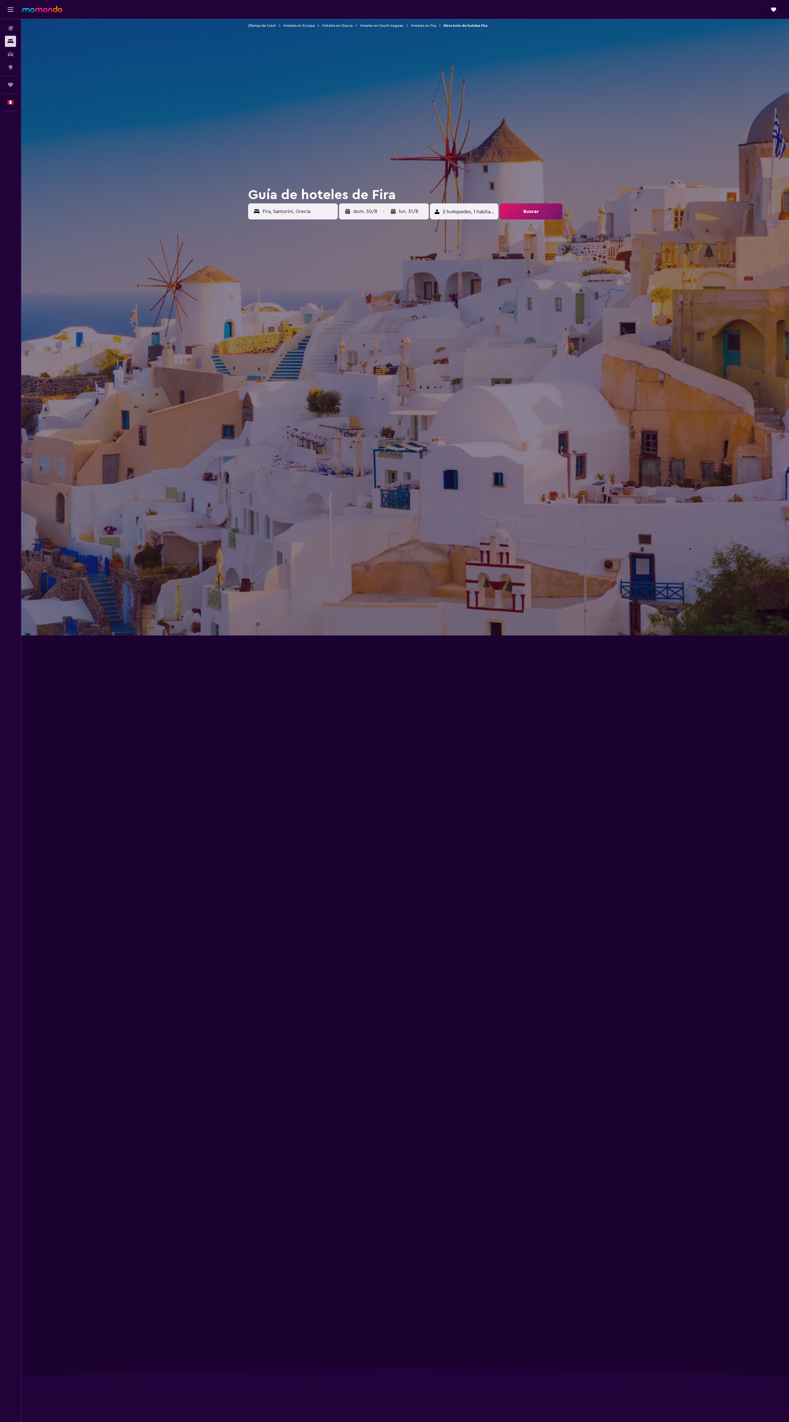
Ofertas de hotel (262, 25)
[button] (10, 9)
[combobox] (298, 211)
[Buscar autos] (10, 54)
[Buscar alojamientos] (10, 41)
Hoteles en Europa (299, 25)
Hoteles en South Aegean (381, 25)
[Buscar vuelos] (10, 28)
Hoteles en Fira (423, 25)
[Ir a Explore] (10, 67)
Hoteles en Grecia (337, 25)
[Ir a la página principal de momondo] (42, 9)
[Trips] (10, 85)
